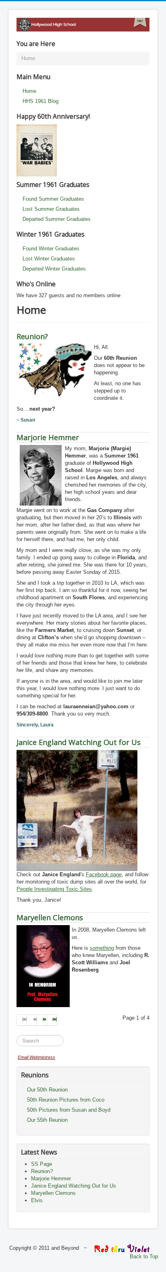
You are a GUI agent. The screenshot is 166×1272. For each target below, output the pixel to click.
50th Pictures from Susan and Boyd (68, 1110)
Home (29, 91)
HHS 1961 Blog (40, 101)
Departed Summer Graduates (57, 219)
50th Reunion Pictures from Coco (65, 1100)
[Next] (42, 1020)
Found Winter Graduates (51, 249)
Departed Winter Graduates (54, 269)
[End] (52, 1020)
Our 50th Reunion (47, 1090)
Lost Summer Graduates (51, 209)
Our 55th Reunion (47, 1120)
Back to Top (144, 1256)
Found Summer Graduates (53, 199)
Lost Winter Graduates (49, 259)
